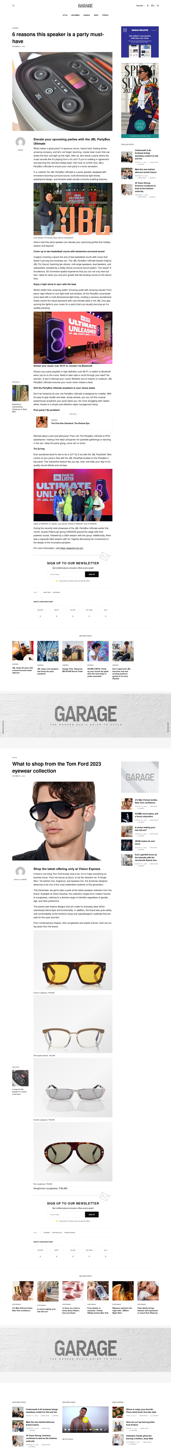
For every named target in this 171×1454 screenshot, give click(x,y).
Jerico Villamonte (20, 879)
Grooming (16, 1304)
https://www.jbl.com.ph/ (71, 548)
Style (14, 757)
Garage (20, 150)
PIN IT (74, 211)
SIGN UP (92, 574)
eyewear (46, 1232)
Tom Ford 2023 (57, 1232)
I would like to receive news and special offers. (74, 581)
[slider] (75, 1429)
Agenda (15, 28)
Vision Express (69, 1232)
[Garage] (86, 5)
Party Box (47, 592)
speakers (56, 592)
